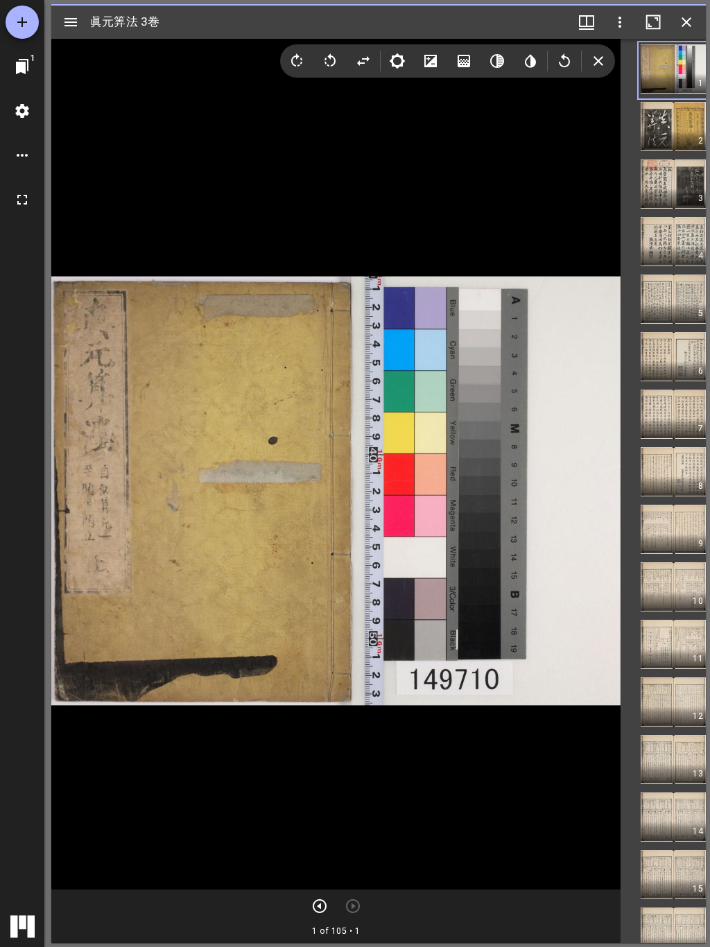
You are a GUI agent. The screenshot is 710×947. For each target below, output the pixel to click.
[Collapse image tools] (598, 61)
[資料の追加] (22, 22)
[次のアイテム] (319, 906)
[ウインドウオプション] (620, 22)
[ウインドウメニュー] (586, 22)
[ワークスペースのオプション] (22, 155)
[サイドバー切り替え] (70, 22)
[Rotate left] (330, 61)
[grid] (663, 491)
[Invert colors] (530, 61)
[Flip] (363, 61)
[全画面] (22, 199)
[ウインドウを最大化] (653, 22)
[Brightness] (397, 61)
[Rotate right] (296, 61)
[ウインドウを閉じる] (686, 22)
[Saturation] (463, 61)
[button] (673, 70)
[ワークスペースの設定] (22, 111)
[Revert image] (564, 61)
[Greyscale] (497, 61)
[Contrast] (430, 61)
